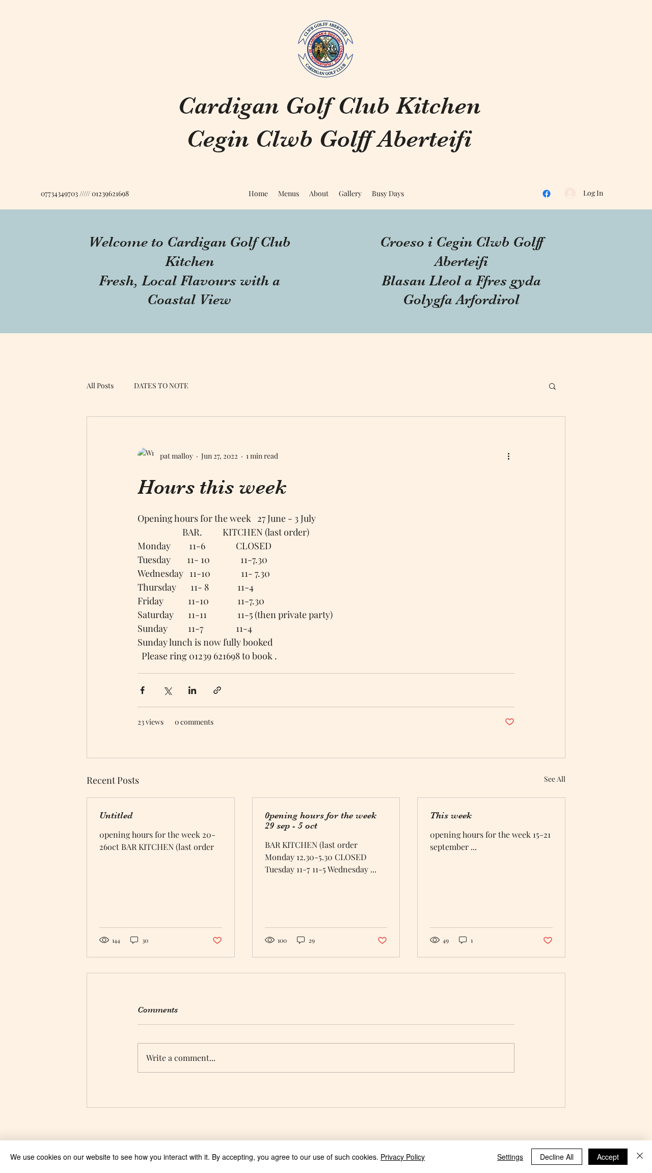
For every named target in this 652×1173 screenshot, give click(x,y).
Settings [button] (510, 1157)
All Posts (100, 385)
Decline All (557, 1157)
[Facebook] (546, 194)
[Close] (640, 1157)
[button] (552, 386)
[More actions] (508, 455)
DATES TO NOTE (161, 385)
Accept (608, 1157)
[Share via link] (217, 690)
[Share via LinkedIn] (192, 690)
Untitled (115, 815)
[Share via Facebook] (142, 690)
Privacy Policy (403, 1157)
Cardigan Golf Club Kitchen (329, 106)
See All (554, 779)
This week (451, 815)
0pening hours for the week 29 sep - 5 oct (320, 820)
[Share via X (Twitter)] (167, 690)
